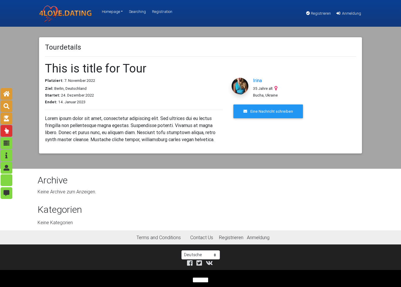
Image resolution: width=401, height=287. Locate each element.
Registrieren (320, 13)
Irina (257, 80)
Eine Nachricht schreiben (271, 111)
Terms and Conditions (159, 237)
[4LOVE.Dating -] (65, 13)
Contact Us (201, 237)
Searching (137, 11)
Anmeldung (351, 13)
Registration (162, 11)
